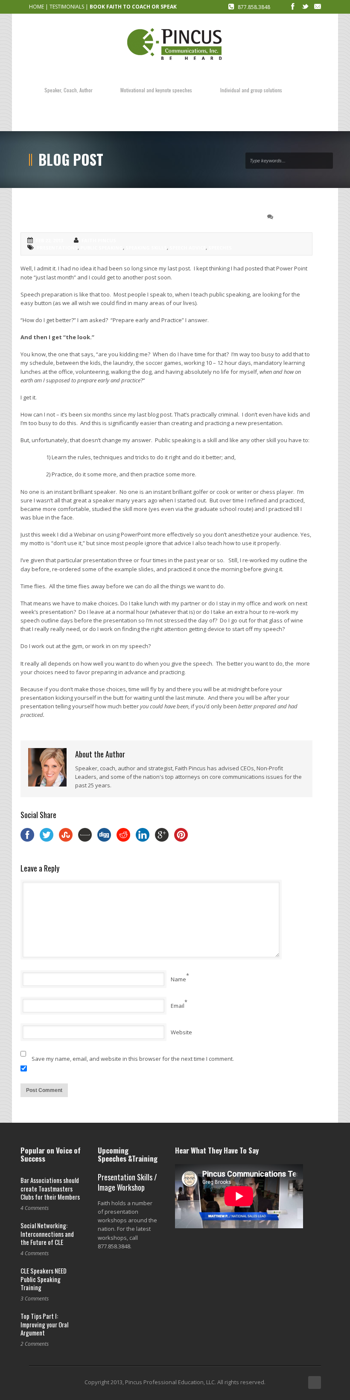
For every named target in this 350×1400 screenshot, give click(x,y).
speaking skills (146, 247)
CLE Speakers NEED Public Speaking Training (43, 1279)
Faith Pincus (99, 240)
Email (177, 1006)
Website (181, 1032)
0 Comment (291, 217)
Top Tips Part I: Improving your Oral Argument (44, 1324)
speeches (220, 247)
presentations (57, 247)
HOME (36, 6)
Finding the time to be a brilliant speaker (108, 216)
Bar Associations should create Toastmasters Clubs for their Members (50, 1188)
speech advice (187, 247)
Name (178, 979)
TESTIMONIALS (67, 6)
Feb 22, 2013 (49, 240)
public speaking (101, 247)
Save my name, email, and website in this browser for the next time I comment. (133, 1058)
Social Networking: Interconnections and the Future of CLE (47, 1234)
